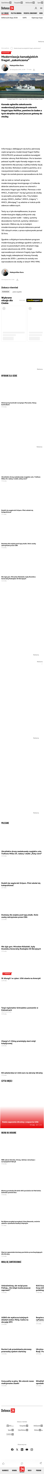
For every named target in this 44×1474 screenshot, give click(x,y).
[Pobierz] (34, 69)
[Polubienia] (3, 1463)
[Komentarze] (22, 1463)
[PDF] (17, 279)
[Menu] (41, 8)
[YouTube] (27, 1449)
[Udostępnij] (40, 1463)
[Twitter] (17, 1449)
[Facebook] (12, 1449)
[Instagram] (32, 1449)
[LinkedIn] (22, 1449)
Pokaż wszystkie (17, 292)
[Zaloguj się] (36, 8)
